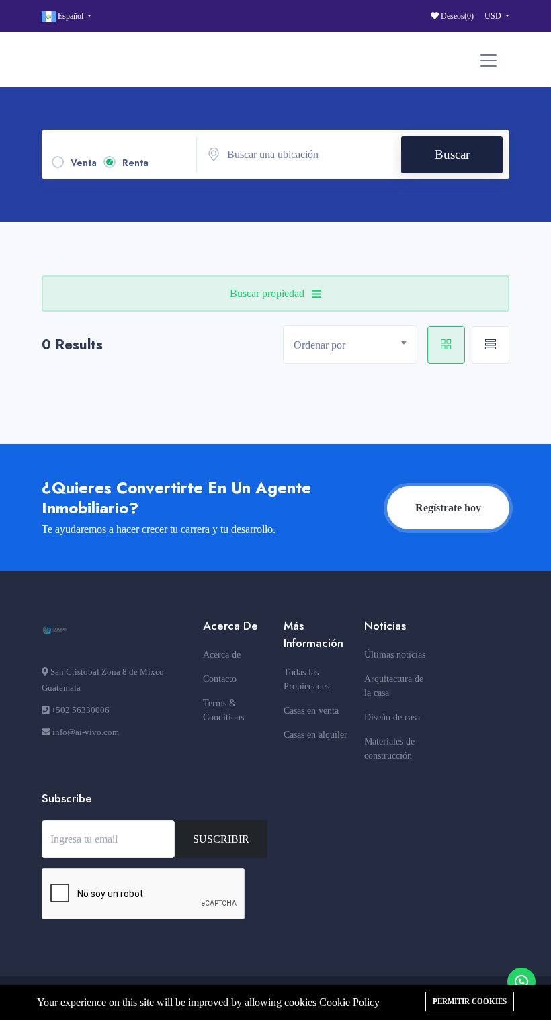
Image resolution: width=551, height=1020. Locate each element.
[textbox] (355, 345)
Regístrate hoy (448, 507)
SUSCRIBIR (221, 839)
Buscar (452, 154)
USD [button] (493, 16)
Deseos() (456, 16)
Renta (135, 162)
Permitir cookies (470, 1001)
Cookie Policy (349, 1002)
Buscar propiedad (267, 293)
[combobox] (350, 344)
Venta (84, 162)
